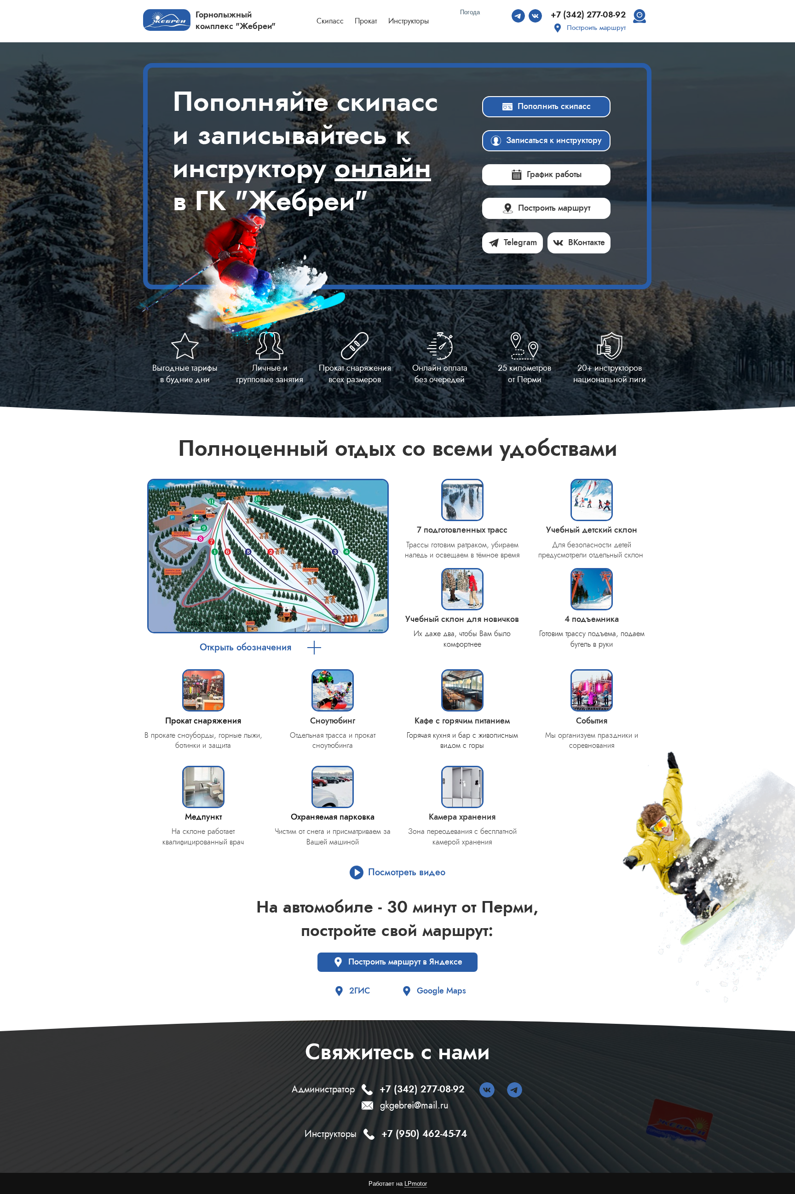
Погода (470, 12)
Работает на (398, 1183)
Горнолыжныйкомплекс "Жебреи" (236, 20)
